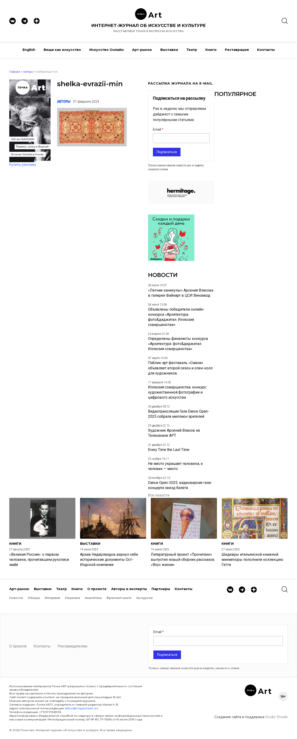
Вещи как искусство (62, 50)
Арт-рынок (142, 50)
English (29, 50)
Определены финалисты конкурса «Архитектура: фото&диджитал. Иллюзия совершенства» (178, 343)
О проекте (97, 589)
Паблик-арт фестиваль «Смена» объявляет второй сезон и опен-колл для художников (180, 368)
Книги (210, 50)
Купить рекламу (22, 164)
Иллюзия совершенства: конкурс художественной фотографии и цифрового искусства (177, 392)
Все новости (158, 495)
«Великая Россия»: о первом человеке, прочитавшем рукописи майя (39, 559)
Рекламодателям (72, 646)
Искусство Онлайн (106, 50)
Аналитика (93, 598)
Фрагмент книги (119, 598)
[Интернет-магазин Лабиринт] (171, 259)
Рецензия (72, 598)
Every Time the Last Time (168, 449)
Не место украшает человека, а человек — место (175, 466)
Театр (191, 50)
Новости (16, 598)
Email (157, 129)
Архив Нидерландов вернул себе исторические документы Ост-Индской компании (109, 559)
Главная (14, 71)
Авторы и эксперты (129, 589)
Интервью (52, 598)
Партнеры (161, 589)
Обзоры (34, 598)
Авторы (28, 71)
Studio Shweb (276, 717)
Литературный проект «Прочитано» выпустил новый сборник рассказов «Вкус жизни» (182, 559)
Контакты (266, 50)
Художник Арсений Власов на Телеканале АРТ (174, 433)
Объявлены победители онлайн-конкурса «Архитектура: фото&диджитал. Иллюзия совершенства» (176, 317)
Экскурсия (144, 598)
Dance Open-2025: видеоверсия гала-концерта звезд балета (180, 485)
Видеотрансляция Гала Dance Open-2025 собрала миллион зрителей (178, 414)
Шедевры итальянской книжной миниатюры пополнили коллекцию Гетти (252, 559)
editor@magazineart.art (81, 708)
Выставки (169, 50)
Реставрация (237, 50)
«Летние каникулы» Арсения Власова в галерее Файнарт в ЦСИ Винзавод (180, 293)
